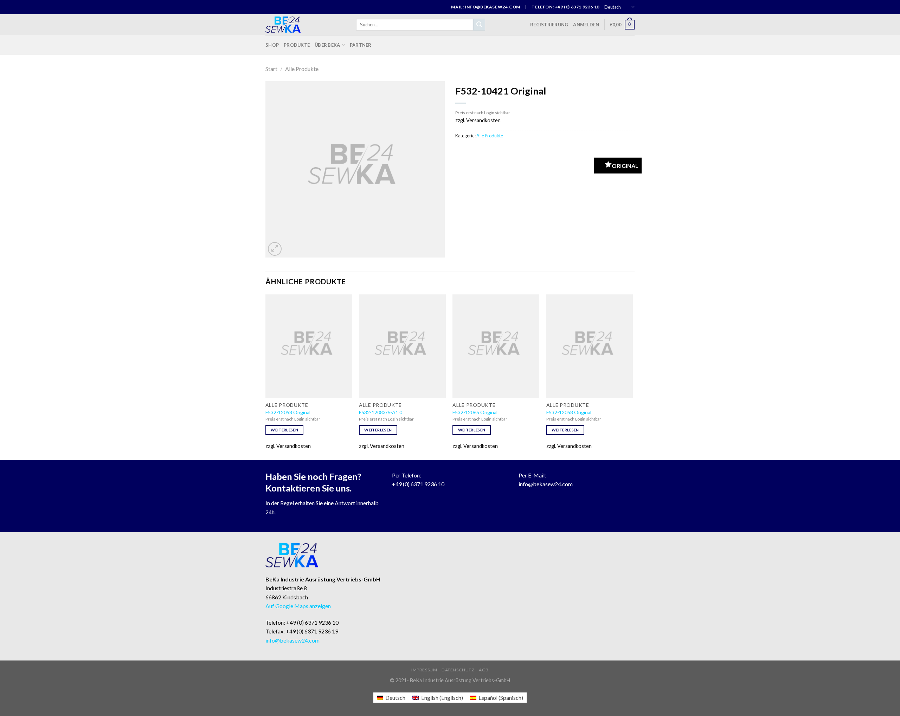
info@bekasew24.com (546, 484)
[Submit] (479, 25)
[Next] (632, 376)
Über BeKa (327, 45)
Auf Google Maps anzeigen (298, 606)
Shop (272, 45)
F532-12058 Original (287, 412)
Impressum (424, 669)
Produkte (297, 45)
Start (271, 68)
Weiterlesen (284, 430)
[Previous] (266, 376)
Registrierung (549, 24)
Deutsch (612, 7)
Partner (361, 45)
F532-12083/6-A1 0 (380, 412)
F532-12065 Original (474, 412)
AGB (484, 669)
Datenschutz (458, 669)
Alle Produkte (302, 68)
